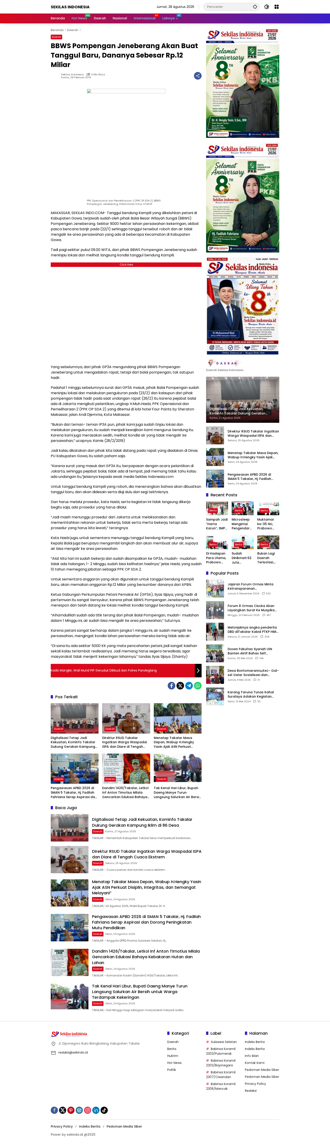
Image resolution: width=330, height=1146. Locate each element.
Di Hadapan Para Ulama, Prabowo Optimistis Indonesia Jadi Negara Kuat (216, 558)
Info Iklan (252, 1056)
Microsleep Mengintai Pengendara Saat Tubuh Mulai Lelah (242, 524)
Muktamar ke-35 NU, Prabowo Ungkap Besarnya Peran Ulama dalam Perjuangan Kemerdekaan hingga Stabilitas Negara (267, 524)
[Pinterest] (71, 1110)
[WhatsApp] (198, 685)
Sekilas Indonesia (70, 7)
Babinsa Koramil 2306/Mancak (220, 1086)
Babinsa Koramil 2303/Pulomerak (220, 1051)
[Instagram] (87, 1110)
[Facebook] (171, 685)
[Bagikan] (198, 76)
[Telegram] (189, 685)
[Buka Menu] (276, 6)
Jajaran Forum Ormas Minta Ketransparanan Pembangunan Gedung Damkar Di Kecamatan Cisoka (252, 586)
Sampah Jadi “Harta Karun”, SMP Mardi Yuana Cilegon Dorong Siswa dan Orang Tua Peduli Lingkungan (217, 524)
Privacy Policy (255, 1083)
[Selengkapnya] (242, 363)
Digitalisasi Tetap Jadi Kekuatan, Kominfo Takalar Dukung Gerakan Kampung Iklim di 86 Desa (73, 742)
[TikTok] (104, 1110)
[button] (255, 6)
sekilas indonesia (72, 74)
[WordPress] (79, 1110)
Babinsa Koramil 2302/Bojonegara (220, 1063)
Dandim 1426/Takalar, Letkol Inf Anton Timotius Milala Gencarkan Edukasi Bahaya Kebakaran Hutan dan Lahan (125, 792)
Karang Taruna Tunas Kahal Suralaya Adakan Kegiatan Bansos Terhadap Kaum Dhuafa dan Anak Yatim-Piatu (252, 694)
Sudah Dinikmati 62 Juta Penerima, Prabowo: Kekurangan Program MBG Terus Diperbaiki (242, 558)
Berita (213, 510)
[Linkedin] (95, 1110)
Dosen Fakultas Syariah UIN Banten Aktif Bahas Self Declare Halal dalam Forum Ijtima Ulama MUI (250, 651)
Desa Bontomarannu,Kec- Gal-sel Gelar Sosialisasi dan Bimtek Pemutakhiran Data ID (253, 672)
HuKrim (172, 1056)
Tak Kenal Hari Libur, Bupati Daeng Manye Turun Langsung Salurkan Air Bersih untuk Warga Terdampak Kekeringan (177, 792)
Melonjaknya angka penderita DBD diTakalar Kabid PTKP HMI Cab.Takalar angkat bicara (252, 629)
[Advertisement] (126, 314)
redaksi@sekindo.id (73, 1052)
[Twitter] (180, 685)
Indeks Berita (255, 1042)
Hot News (174, 1063)
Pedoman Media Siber (262, 1070)
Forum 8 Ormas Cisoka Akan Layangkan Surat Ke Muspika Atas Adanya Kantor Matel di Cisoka (251, 608)
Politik (171, 1070)
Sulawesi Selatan (224, 1042)
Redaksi (251, 1090)
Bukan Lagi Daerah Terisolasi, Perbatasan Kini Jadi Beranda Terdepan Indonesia (267, 558)
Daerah (56, 37)
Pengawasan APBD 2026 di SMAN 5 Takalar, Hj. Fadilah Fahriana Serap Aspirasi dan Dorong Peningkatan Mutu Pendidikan (74, 792)
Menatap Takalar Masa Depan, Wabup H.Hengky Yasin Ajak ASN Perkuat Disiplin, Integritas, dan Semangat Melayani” (174, 742)
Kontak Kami (254, 1063)
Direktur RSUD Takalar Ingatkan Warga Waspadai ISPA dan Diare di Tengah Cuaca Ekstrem (124, 742)
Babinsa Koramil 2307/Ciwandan (220, 1074)
